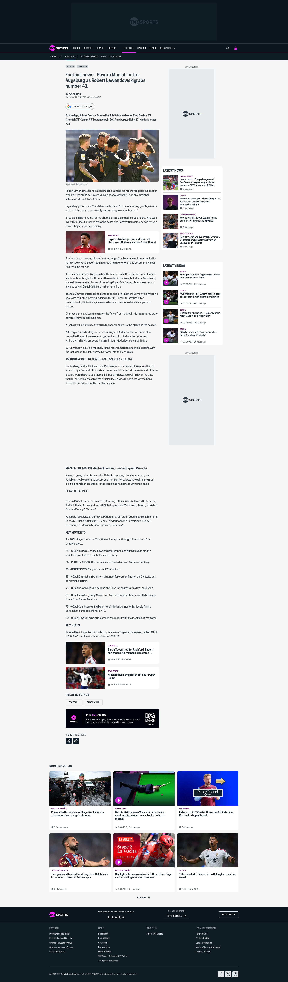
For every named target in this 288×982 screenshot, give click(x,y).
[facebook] (221, 974)
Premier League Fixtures (61, 938)
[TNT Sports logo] (59, 48)
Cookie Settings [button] (203, 951)
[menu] (227, 48)
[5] (123, 917)
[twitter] (228, 974)
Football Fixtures (57, 951)
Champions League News (61, 942)
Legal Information (204, 942)
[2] (112, 917)
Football (70, 66)
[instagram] (235, 974)
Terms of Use (201, 933)
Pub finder (103, 933)
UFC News (102, 942)
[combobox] (176, 916)
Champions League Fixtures (62, 947)
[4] (119, 917)
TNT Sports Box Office (108, 960)
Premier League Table (59, 933)
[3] (116, 917)
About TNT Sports (155, 933)
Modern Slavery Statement (208, 947)
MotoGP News (104, 951)
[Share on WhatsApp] (76, 741)
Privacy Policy (202, 938)
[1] (109, 917)
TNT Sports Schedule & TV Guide (112, 956)
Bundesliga (82, 66)
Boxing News (104, 947)
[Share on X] (69, 741)
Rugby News (104, 938)
